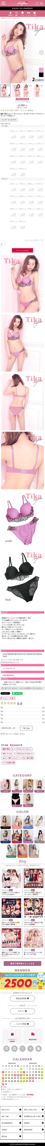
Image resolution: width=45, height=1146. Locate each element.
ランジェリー (8, 18)
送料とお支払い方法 (30, 1109)
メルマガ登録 (21, 1024)
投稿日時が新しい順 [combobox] (8, 728)
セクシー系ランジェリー (11, 758)
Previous (3, 52)
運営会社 (4, 1136)
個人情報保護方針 (7, 1123)
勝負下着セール (8, 749)
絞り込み (27, 728)
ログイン (21, 1011)
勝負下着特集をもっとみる (22, 963)
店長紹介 (4, 1129)
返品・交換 (5, 1116)
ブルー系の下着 (27, 758)
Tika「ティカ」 (8, 753)
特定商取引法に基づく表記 (32, 1116)
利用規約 (27, 1123)
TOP (2, 18)
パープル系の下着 (9, 762)
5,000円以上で (12, 1040)
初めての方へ (6, 1109)
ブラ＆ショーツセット (23, 749)
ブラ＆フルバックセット (24, 753)
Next (41, 52)
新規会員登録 (21, 998)
